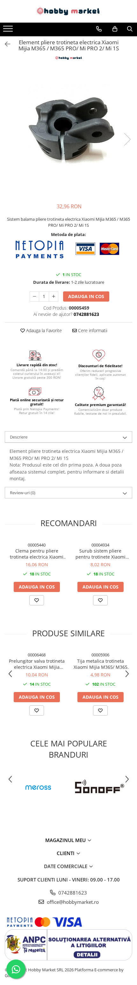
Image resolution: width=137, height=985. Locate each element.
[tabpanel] (68, 132)
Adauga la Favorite (43, 330)
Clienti (66, 853)
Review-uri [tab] (22, 493)
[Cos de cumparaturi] (115, 29)
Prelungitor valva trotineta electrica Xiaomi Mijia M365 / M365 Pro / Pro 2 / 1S (37, 664)
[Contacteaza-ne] (99, 29)
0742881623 (72, 892)
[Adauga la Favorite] (36, 600)
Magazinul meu (66, 840)
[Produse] (8, 30)
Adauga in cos (86, 296)
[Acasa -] (68, 11)
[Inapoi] (5, 44)
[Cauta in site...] (130, 29)
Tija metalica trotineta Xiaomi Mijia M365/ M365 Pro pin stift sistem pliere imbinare (100, 664)
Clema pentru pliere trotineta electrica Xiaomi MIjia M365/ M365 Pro (36, 554)
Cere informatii (92, 330)
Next (127, 139)
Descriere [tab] (18, 437)
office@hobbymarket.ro (72, 902)
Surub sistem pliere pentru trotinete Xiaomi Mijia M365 (101, 554)
